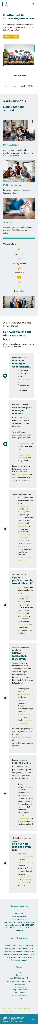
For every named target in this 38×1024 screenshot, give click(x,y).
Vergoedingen (20, 984)
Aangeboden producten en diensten (20, 981)
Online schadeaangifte (19, 995)
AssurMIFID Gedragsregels (19, 978)
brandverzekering (24, 379)
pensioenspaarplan (22, 475)
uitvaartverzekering (25, 862)
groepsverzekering (25, 818)
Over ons (19, 975)
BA (23, 616)
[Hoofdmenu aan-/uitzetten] (33, 4)
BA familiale (25, 388)
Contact (19, 998)
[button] (11, 37)
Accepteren (30, 1019)
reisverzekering (25, 737)
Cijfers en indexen (19, 993)
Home (19, 972)
